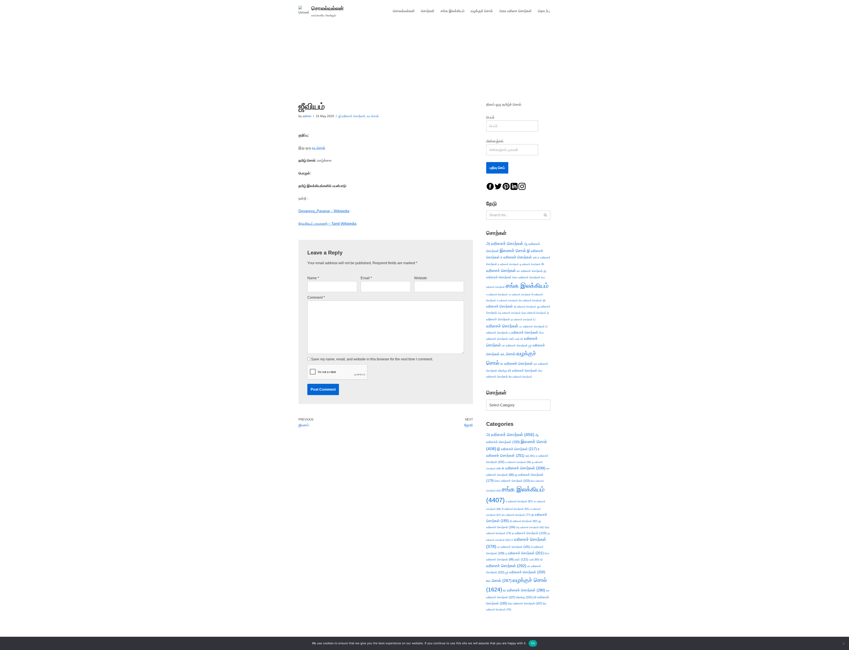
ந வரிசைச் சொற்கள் (529, 533)
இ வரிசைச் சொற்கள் (517, 449)
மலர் (517, 338)
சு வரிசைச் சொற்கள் (507, 300)
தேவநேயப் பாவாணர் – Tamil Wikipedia (327, 224)
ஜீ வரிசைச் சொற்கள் (351, 116)
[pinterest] (506, 186)
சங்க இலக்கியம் (453, 11)
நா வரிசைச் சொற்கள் (521, 319)
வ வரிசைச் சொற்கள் (516, 363)
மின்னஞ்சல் (495, 141)
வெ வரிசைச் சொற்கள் (525, 603)
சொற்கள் (427, 11)
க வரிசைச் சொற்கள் (523, 468)
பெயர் (494, 117)
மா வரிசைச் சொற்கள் (515, 345)
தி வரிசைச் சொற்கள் (525, 306)
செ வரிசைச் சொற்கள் (530, 300)
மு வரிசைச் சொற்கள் (525, 572)
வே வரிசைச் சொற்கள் (520, 376)
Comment (316, 297)
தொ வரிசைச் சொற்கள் (534, 313)
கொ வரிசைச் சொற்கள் (526, 277)
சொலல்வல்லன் (404, 11)
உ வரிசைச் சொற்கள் (516, 257)
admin (307, 116)
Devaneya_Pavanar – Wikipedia (323, 211)
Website (420, 278)
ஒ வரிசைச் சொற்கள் (530, 264)
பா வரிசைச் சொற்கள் (532, 326)
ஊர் (535, 257)
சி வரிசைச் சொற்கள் (515, 508)
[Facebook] (490, 186)
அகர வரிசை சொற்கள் (515, 11)
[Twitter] (498, 186)
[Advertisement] (424, 55)
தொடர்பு (544, 11)
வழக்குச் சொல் (482, 11)
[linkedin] (514, 186)
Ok (533, 643)
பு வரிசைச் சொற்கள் (523, 332)
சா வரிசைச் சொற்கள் (520, 294)
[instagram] (522, 186)
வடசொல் (373, 116)
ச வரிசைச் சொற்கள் (497, 294)
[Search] (546, 215)
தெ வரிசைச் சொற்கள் (509, 313)
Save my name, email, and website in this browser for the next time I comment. (372, 359)
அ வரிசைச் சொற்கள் (504, 243)
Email (366, 278)
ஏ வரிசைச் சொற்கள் (508, 264)
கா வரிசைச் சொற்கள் (530, 271)
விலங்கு (502, 370)
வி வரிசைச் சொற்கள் (522, 370)
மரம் (511, 338)
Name (313, 278)
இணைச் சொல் (513, 250)
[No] (843, 643)
